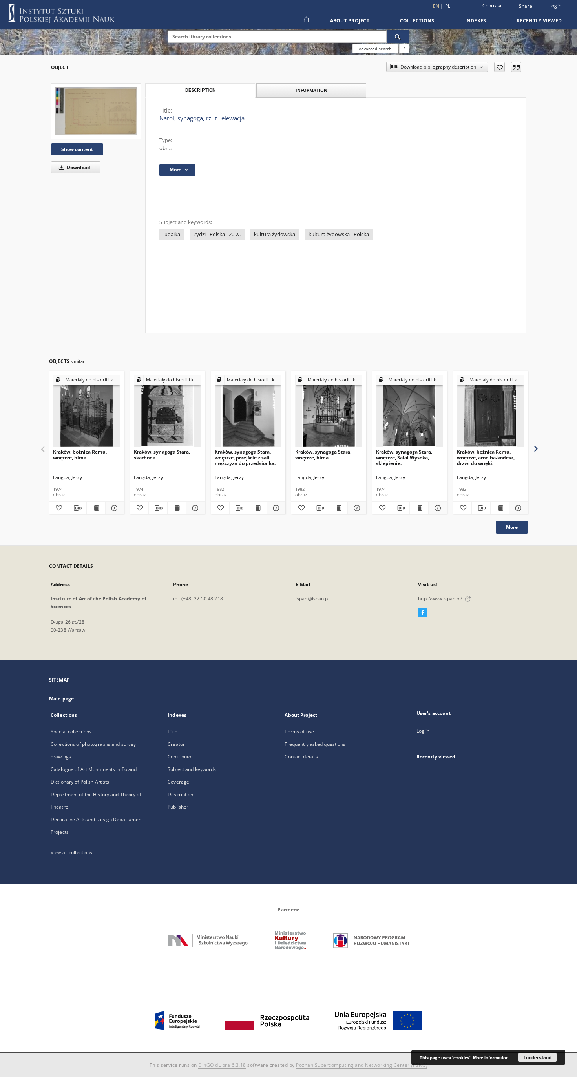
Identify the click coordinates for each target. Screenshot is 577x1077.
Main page (61, 698)
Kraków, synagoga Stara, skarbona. (162, 454)
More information (491, 1058)
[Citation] (516, 67)
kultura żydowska (274, 234)
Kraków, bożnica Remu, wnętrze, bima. (80, 454)
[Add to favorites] (499, 67)
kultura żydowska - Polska (339, 234)
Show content (77, 149)
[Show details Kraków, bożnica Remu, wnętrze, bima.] (113, 508)
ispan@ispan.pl (312, 598)
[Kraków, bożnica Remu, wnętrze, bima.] (86, 411)
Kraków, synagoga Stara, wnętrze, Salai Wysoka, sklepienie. (404, 457)
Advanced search (375, 48)
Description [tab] (200, 90)
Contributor (180, 756)
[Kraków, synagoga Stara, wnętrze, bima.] (329, 411)
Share (525, 6)
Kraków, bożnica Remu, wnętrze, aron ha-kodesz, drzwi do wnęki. (486, 457)
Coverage (178, 781)
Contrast (492, 5)
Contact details (301, 756)
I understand (537, 1057)
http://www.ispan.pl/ (441, 598)
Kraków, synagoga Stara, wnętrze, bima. (323, 454)
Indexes (475, 20)
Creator (176, 744)
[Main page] (306, 20)
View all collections (71, 852)
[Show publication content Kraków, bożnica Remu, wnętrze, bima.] (96, 508)
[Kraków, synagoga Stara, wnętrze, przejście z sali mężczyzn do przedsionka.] (248, 411)
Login (555, 5)
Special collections (71, 731)
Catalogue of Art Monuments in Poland (94, 769)
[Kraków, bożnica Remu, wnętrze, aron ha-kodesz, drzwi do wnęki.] (490, 411)
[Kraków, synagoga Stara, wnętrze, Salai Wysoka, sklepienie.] (409, 411)
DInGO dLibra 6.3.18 (222, 1065)
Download (78, 167)
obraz (166, 148)
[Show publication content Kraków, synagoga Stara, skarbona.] (177, 508)
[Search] (398, 36)
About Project (349, 20)
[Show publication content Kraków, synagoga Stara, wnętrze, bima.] (338, 508)
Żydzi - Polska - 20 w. (217, 234)
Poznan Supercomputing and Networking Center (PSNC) (361, 1065)
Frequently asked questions (315, 744)
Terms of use (299, 731)
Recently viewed (539, 20)
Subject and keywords (192, 769)
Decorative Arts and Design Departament (97, 819)
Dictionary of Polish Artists (80, 781)
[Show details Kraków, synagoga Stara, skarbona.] (194, 508)
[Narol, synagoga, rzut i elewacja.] (96, 111)
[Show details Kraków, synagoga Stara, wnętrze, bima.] (356, 508)
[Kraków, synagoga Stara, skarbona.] (167, 411)
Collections (417, 20)
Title (172, 731)
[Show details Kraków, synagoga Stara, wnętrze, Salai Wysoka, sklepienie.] (436, 508)
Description (180, 794)
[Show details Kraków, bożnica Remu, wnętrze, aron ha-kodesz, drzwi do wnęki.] (517, 508)
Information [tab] (311, 90)
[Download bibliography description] (77, 508)
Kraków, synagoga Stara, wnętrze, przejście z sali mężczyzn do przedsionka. (245, 457)
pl (448, 6)
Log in (423, 730)
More (512, 527)
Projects (60, 832)
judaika (171, 234)
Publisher (178, 807)
